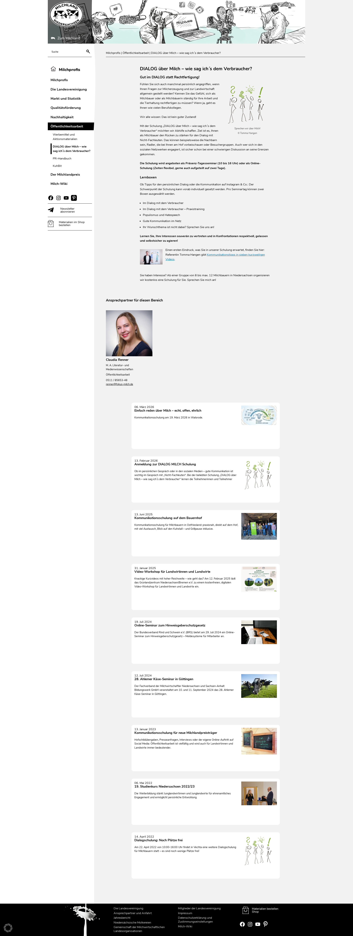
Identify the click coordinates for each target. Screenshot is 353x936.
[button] (8, 928)
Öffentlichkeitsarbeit (67, 126)
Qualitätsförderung (66, 107)
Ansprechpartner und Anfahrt (133, 913)
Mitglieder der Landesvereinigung (199, 908)
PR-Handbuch (62, 159)
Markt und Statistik (66, 98)
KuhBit (57, 166)
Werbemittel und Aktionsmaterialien (65, 137)
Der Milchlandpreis (65, 174)
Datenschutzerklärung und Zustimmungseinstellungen (195, 920)
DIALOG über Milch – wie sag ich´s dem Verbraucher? (71, 149)
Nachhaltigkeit (62, 117)
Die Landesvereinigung (69, 89)
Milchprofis (59, 80)
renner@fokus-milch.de (119, 384)
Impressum (185, 913)
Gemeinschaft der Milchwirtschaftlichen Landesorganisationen (139, 929)
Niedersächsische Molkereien (132, 923)
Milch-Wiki (59, 183)
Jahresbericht (122, 918)
